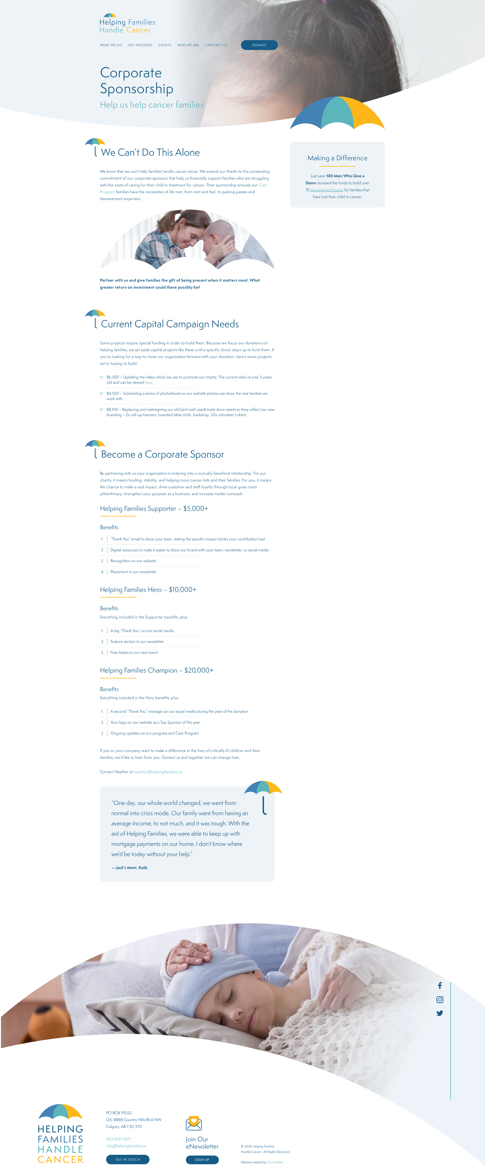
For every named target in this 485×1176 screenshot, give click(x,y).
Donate (259, 45)
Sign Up (202, 1159)
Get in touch (128, 1159)
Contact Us (216, 45)
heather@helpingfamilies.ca (158, 771)
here (149, 382)
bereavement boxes (326, 189)
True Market (275, 1162)
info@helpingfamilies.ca (126, 1145)
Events (165, 45)
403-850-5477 (118, 1139)
